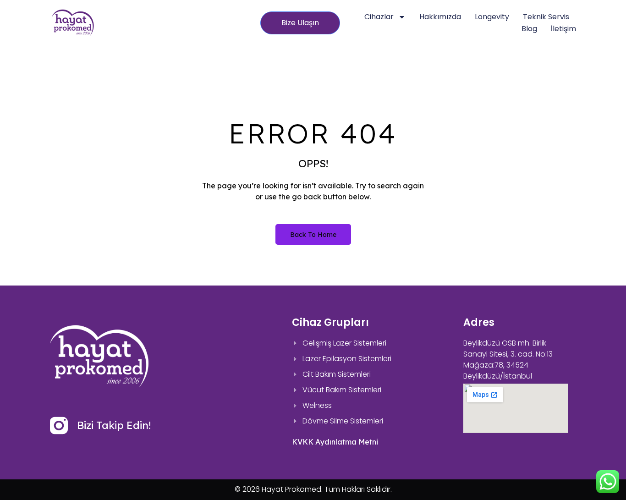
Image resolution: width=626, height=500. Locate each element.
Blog (529, 28)
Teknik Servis (546, 16)
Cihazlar (379, 16)
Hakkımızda (440, 16)
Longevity (492, 16)
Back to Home (313, 235)
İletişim (563, 28)
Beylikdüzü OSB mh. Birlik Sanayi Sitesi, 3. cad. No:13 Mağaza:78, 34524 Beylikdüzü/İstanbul (508, 359)
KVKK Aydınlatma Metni (335, 441)
